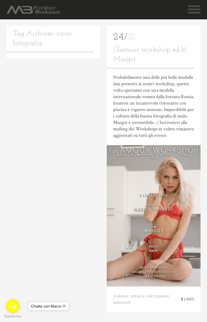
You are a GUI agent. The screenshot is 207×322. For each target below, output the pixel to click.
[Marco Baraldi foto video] (33, 9)
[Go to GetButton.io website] (13, 316)
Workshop (121, 303)
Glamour (121, 296)
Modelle (138, 296)
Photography (158, 296)
